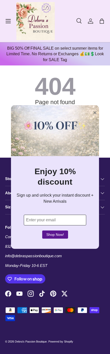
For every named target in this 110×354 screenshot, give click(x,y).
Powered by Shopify (60, 341)
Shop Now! (55, 235)
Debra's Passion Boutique (31, 341)
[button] (101, 21)
